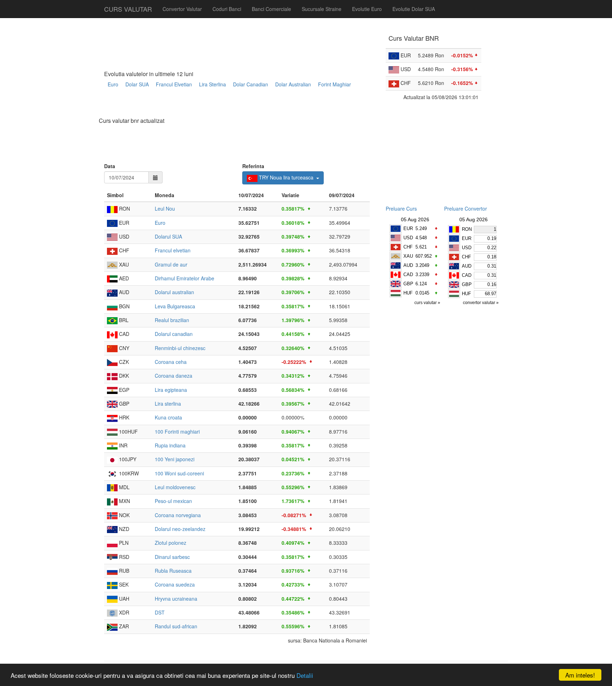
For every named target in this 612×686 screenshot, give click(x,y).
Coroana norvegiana (178, 515)
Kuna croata (168, 417)
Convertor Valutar (182, 8)
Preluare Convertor (465, 208)
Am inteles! (580, 674)
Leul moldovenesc (175, 487)
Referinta (253, 166)
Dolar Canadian (250, 84)
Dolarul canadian (174, 333)
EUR (408, 228)
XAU (408, 256)
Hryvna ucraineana (176, 598)
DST (160, 612)
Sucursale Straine (321, 8)
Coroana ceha (171, 361)
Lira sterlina (168, 403)
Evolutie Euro (367, 8)
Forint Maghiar (334, 84)
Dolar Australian (293, 84)
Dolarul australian (174, 292)
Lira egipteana (171, 389)
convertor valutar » (481, 302)
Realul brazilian (172, 320)
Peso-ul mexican (173, 500)
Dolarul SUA (168, 236)
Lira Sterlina (212, 84)
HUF (408, 293)
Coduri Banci (226, 8)
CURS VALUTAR (128, 8)
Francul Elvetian (174, 84)
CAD (408, 274)
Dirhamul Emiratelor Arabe (184, 278)
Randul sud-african (176, 626)
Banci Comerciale (271, 8)
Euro (113, 84)
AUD (408, 265)
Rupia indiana (170, 445)
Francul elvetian (173, 250)
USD (408, 237)
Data (109, 166)
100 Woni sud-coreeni (179, 473)
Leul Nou (165, 208)
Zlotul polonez (170, 542)
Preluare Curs (401, 208)
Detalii (304, 675)
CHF (408, 247)
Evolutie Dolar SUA (413, 8)
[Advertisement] (233, 105)
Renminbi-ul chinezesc (180, 347)
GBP (408, 283)
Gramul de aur (171, 264)
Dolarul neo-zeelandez (180, 528)
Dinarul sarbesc (172, 556)
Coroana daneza (173, 375)
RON (467, 229)
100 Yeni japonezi (174, 459)
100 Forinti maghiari (177, 431)
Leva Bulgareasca (175, 306)
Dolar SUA (137, 84)
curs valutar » (427, 302)
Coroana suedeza (175, 584)
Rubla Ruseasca (173, 570)
